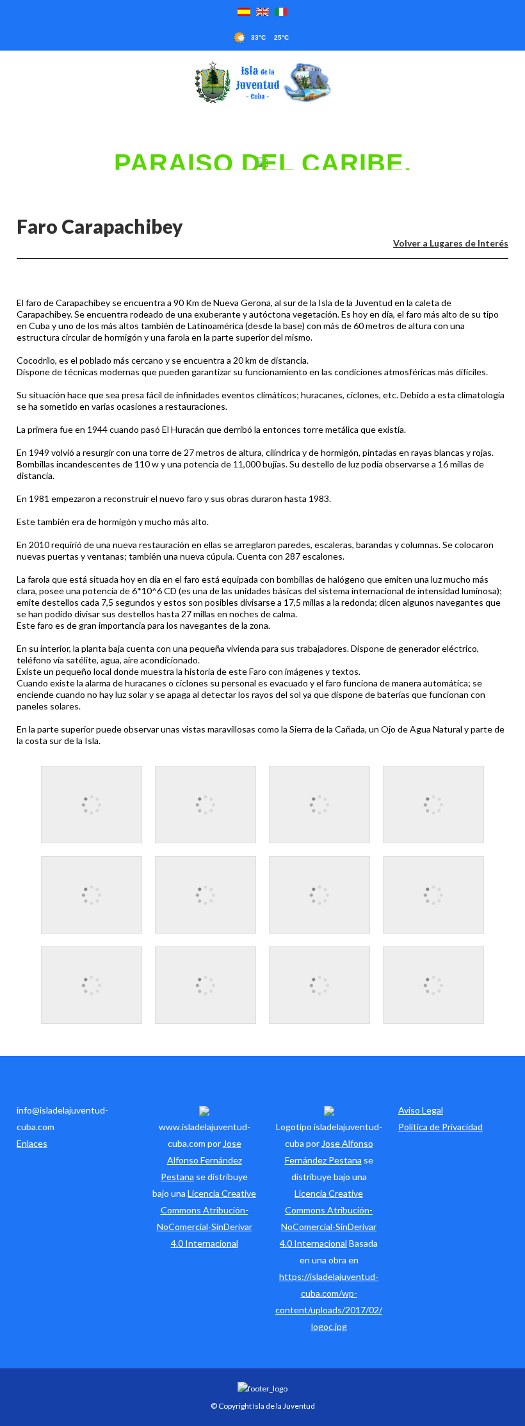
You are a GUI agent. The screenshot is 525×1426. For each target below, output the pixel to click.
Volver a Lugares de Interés (450, 243)
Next (517, 161)
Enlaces (32, 1143)
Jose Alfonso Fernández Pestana (201, 1160)
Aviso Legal (420, 1110)
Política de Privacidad (440, 1126)
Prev (8, 161)
